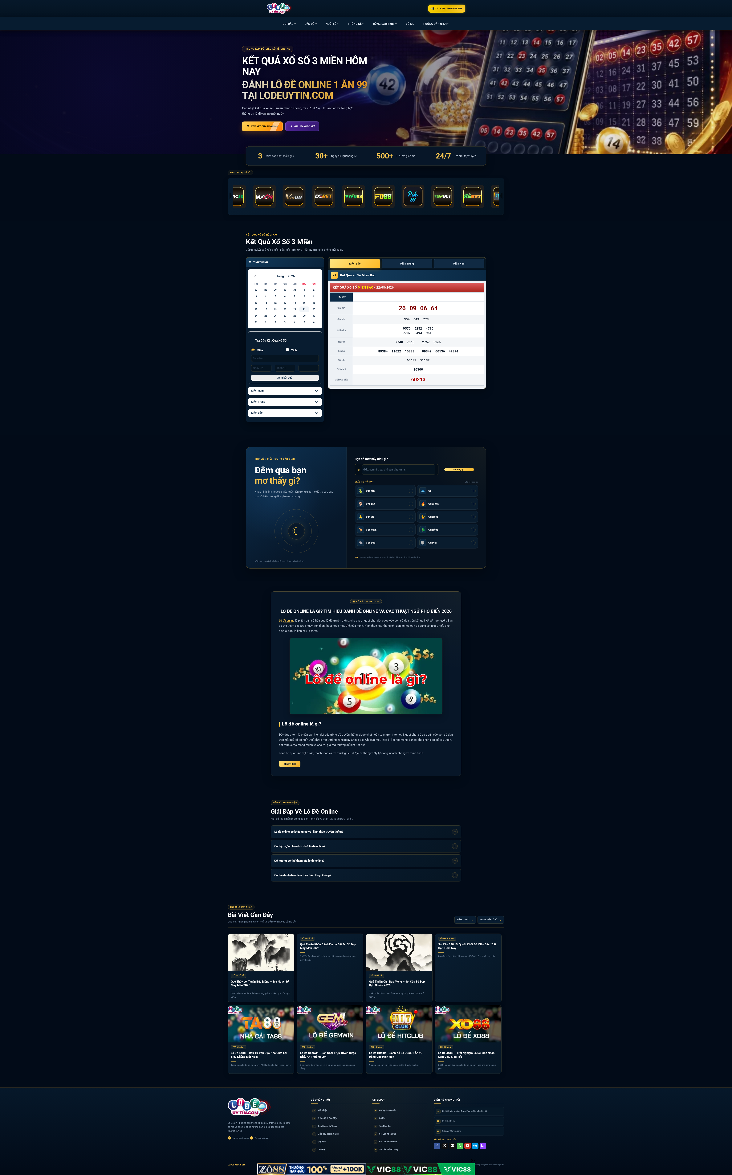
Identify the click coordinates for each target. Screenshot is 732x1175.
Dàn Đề (309, 23)
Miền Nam (257, 390)
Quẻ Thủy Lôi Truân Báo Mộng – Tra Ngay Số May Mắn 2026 (260, 983)
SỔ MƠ (410, 23)
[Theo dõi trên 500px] (475, 1146)
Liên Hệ (319, 1149)
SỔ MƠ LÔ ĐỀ (465, 919)
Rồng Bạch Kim (383, 23)
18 (265, 309)
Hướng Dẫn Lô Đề (385, 1110)
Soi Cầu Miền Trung (386, 1149)
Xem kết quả (284, 377)
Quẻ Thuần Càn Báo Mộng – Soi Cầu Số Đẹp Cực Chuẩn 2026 (397, 983)
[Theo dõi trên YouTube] (467, 1146)
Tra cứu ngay (459, 469)
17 (256, 309)
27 (256, 290)
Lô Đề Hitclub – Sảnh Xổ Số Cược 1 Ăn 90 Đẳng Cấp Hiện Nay (395, 1054)
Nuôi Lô (331, 23)
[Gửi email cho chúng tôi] (452, 1146)
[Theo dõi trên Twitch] (483, 1146)
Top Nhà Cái (383, 1126)
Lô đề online (286, 620)
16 (314, 303)
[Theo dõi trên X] (444, 1146)
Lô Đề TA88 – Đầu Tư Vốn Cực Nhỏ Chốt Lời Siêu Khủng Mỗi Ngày (259, 1054)
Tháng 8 (280, 276)
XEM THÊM (290, 764)
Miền (259, 350)
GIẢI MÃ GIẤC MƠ (302, 126)
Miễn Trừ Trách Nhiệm (326, 1134)
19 (275, 309)
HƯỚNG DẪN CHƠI (435, 23)
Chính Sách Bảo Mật (325, 1118)
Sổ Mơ (380, 1118)
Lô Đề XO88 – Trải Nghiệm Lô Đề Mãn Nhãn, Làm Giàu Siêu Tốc (466, 1054)
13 (285, 303)
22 (304, 309)
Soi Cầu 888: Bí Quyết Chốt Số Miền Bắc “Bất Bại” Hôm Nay (467, 946)
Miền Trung (258, 401)
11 (265, 303)
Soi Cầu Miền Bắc (385, 1134)
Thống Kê (355, 23)
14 (294, 303)
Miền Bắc (256, 412)
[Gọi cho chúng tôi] (460, 1146)
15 (304, 303)
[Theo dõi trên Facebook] (437, 1146)
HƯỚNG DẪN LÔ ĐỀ (490, 919)
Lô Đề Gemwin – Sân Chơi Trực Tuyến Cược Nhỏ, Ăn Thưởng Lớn (328, 1054)
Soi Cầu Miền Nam (386, 1141)
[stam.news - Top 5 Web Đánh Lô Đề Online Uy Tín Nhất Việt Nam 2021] (279, 8)
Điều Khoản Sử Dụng (325, 1126)
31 (294, 290)
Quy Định (320, 1141)
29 (275, 290)
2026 (291, 276)
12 (275, 303)
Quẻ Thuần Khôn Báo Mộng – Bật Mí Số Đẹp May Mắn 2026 (328, 946)
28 (265, 290)
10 (256, 303)
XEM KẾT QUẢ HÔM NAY (262, 126)
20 (285, 309)
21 (294, 309)
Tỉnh (294, 350)
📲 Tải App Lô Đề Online (446, 8)
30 (285, 290)
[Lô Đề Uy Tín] (250, 1107)
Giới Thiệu (320, 1110)
